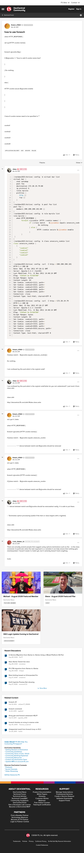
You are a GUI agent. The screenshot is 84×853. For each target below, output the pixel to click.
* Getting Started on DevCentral (16, 750)
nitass (15, 169)
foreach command (15, 709)
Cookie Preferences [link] (42, 845)
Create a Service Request (64, 796)
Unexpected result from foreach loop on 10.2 (25, 729)
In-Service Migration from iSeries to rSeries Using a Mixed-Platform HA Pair (36, 655)
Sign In (78, 9)
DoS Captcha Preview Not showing (21, 682)
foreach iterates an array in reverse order (24, 722)
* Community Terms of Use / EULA (16, 754)
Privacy (31, 841)
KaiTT (21, 657)
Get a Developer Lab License (19, 805)
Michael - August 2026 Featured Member (20, 596)
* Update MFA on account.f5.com (16, 761)
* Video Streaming (11, 771)
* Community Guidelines (13, 752)
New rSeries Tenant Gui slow (19, 662)
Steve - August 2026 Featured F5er (60, 596)
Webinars (42, 801)
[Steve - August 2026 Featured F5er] (63, 583)
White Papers (42, 794)
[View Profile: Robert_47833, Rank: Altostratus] (7, 26)
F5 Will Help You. (16, 742)
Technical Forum (9, 15)
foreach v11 (13, 702)
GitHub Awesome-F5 (12, 775)
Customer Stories (42, 798)
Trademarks (17, 841)
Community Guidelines (19, 801)
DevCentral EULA (19, 803)
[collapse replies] (2, 169)
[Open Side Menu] (3, 9)
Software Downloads (64, 798)
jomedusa (22, 664)
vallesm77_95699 (24, 704)
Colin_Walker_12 (18, 542)
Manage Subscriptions (64, 792)
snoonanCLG (23, 684)
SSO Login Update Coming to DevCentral (20, 634)
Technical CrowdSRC (20, 798)
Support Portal (64, 801)
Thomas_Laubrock (25, 725)
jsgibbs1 (20, 711)
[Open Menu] (80, 15)
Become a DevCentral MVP (19, 807)
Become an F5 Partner (19, 820)
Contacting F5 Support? (13, 744)
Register (71, 9)
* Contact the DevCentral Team (15, 760)
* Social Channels (10, 769)
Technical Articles (19, 796)
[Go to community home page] (16, 9)
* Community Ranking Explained (16, 756)
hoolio (20, 731)
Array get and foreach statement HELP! (23, 716)
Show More (43, 688)
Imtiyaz (21, 671)
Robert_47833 (16, 25)
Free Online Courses (42, 803)
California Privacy (40, 841)
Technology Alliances (19, 817)
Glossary (42, 796)
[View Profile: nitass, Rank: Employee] (9, 170)
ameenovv (22, 677)
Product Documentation (42, 792)
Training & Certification (42, 805)
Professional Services (64, 794)
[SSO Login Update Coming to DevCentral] (21, 620)
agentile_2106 (22, 718)
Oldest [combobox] (79, 163)
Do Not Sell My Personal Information (59, 841)
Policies (24, 841)
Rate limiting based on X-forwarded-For (23, 675)
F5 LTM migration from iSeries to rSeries (23, 668)
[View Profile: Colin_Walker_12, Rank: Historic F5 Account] (9, 542)
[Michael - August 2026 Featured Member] (21, 583)
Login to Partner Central (19, 822)
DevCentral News (8, 600)
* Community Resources (13, 758)
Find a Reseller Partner (19, 815)
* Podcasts (8, 767)
